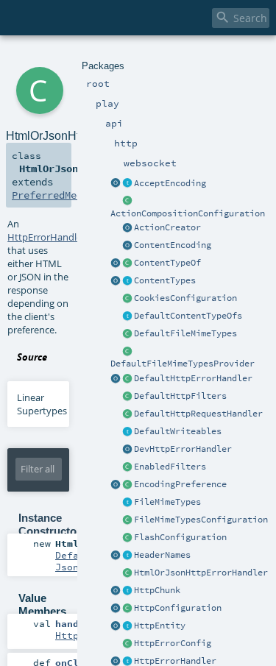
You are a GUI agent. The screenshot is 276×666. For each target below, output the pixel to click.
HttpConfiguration (178, 608)
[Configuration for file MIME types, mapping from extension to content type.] (127, 520)
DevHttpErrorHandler (183, 449)
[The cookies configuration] (127, 299)
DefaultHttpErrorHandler (193, 378)
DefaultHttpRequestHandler (198, 413)
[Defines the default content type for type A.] (127, 263)
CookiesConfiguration (185, 298)
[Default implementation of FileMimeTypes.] (127, 334)
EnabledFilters (170, 466)
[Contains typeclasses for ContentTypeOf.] (127, 316)
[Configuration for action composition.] (127, 202)
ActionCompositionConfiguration (187, 213)
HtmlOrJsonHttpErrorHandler (201, 572)
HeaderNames (162, 555)
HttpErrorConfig (172, 643)
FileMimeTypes (167, 502)
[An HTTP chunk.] (127, 591)
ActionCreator (167, 227)
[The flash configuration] (127, 538)
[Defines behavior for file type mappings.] (127, 503)
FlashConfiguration (180, 537)
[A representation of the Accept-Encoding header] (127, 184)
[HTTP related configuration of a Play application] (127, 608)
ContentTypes (165, 280)
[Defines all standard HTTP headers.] (115, 556)
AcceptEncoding (170, 183)
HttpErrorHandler (175, 661)
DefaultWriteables (178, 431)
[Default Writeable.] (127, 432)
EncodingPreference (180, 484)
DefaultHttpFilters (180, 396)
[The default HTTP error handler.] (127, 379)
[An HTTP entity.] (127, 626)
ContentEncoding (172, 245)
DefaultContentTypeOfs (188, 316)
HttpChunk (157, 590)
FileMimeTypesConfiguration (201, 519)
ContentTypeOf (167, 263)
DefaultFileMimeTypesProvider (182, 363)
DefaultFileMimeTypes (185, 333)
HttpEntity (159, 625)
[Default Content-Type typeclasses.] (115, 263)
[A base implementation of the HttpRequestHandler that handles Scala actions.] (127, 414)
